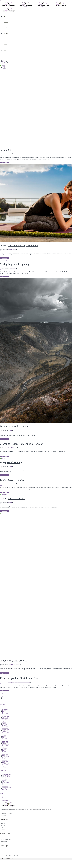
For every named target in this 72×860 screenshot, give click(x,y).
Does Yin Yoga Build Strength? (8, 853)
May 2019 (4, 758)
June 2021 (4, 736)
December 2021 (5, 729)
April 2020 (4, 752)
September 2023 (5, 707)
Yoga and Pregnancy (18, 264)
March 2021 (4, 739)
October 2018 (5, 764)
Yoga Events (4, 789)
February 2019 (5, 761)
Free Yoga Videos (5, 775)
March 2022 (4, 725)
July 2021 (4, 735)
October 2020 (5, 745)
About (3, 823)
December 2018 (5, 763)
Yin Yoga (28, 682)
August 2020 (4, 748)
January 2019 (5, 762)
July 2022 (4, 720)
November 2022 (5, 716)
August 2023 (4, 709)
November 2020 (5, 744)
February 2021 (5, 741)
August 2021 (4, 734)
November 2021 (5, 730)
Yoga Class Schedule (6, 837)
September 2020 (5, 747)
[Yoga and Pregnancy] (4, 260)
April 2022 (4, 724)
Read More (4, 162)
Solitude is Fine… (16, 498)
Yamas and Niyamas (6, 787)
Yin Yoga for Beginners (6, 851)
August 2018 (4, 767)
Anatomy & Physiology (13, 682)
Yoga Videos (4, 841)
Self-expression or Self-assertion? (25, 443)
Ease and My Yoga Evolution (23, 245)
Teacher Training (5, 782)
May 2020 (4, 751)
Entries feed (4, 797)
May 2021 (4, 737)
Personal (10, 154)
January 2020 (5, 755)
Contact (3, 825)
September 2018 (5, 766)
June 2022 (4, 722)
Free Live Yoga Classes (6, 839)
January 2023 (5, 713)
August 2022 (4, 719)
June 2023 (4, 711)
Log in (3, 796)
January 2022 (5, 728)
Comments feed (5, 799)
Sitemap (4, 829)
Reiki (3, 781)
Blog (3, 827)
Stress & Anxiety (15, 479)
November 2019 (5, 756)
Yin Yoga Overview (5, 850)
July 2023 (4, 710)
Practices (14, 249)
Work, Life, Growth (16, 660)
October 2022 (5, 717)
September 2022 (5, 718)
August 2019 (4, 757)
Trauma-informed (15, 664)
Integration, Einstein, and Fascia (23, 678)
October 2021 (5, 731)
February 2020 (5, 754)
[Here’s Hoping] (3, 458)
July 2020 (4, 749)
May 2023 (4, 712)
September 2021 (5, 732)
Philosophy (14, 447)
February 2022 (5, 726)
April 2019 (4, 760)
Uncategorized (5, 786)
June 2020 (4, 750)
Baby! (10, 150)
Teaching (4, 783)
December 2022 (5, 715)
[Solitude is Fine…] (3, 494)
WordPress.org (5, 800)
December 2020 (5, 743)
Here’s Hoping (14, 462)
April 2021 (4, 738)
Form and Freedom (18, 426)
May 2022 (4, 723)
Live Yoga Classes (6, 776)
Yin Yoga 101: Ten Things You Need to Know (11, 855)
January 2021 (5, 742)
